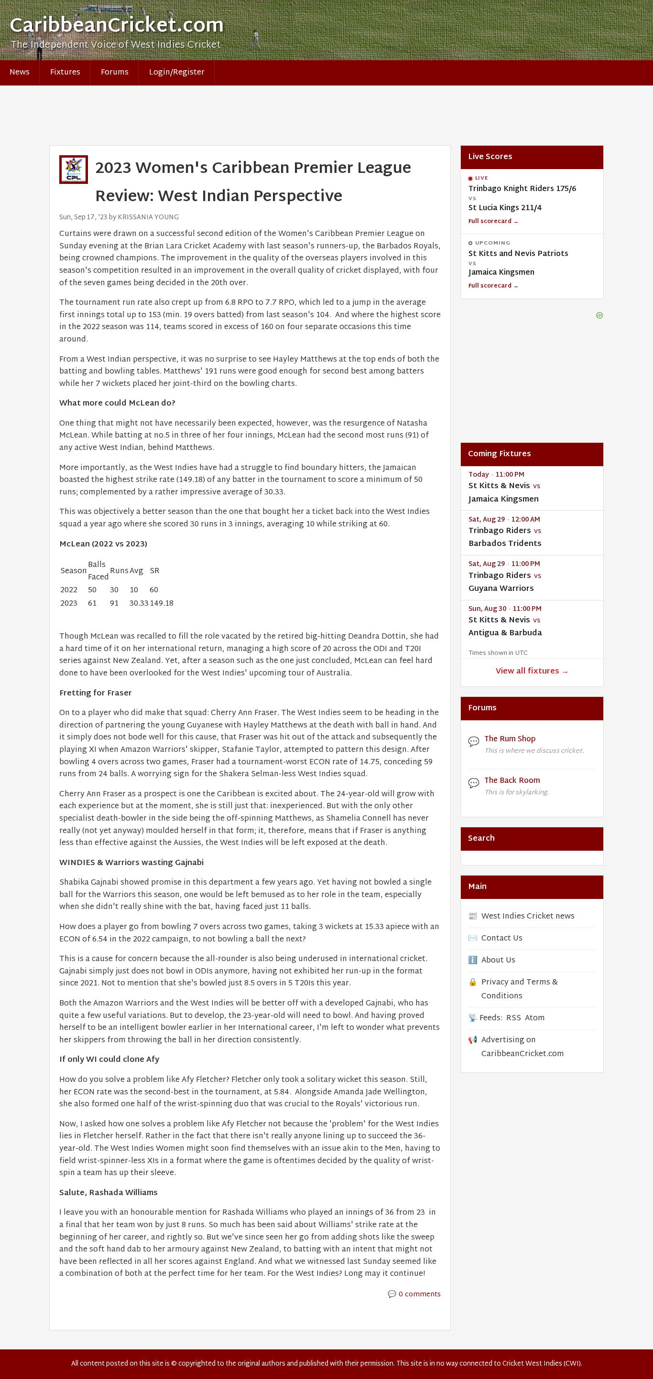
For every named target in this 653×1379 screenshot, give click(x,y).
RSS (513, 1019)
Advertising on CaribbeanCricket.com (522, 1047)
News (20, 73)
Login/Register (177, 73)
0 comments (420, 1294)
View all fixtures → (532, 672)
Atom (535, 1019)
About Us (498, 961)
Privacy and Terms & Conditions (519, 990)
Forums (115, 73)
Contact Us (501, 939)
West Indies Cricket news (528, 917)
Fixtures (65, 73)
